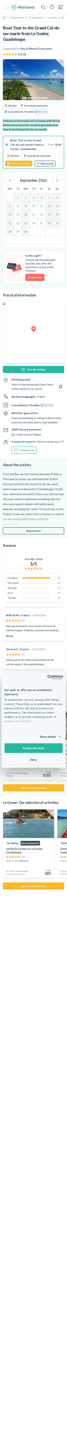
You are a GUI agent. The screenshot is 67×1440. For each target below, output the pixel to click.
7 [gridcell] (10, 206)
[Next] (57, 180)
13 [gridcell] (57, 206)
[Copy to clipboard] (60, 386)
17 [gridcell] (33, 214)
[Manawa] (22, 7)
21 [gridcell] (10, 223)
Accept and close (33, 747)
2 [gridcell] (26, 197)
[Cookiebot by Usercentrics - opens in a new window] (48, 677)
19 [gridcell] (49, 214)
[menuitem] (60, 7)
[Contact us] (52, 7)
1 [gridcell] (18, 197)
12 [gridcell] (49, 206)
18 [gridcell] (41, 214)
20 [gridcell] (57, 214)
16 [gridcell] (25, 214)
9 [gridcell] (26, 206)
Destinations (17, 17)
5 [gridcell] (49, 197)
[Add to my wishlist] (61, 62)
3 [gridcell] (33, 197)
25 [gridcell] (41, 223)
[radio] (33, 152)
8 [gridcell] (18, 206)
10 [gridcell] (33, 206)
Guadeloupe (36, 17)
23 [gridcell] (25, 223)
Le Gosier (52, 17)
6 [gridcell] (57, 197)
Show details (48, 736)
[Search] (43, 7)
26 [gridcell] (49, 223)
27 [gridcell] (57, 223)
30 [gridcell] (25, 231)
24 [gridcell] (33, 223)
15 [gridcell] (17, 214)
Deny (33, 759)
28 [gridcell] (10, 231)
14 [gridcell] (10, 214)
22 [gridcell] (17, 223)
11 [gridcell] (41, 206)
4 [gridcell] (41, 197)
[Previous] (10, 180)
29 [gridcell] (17, 231)
